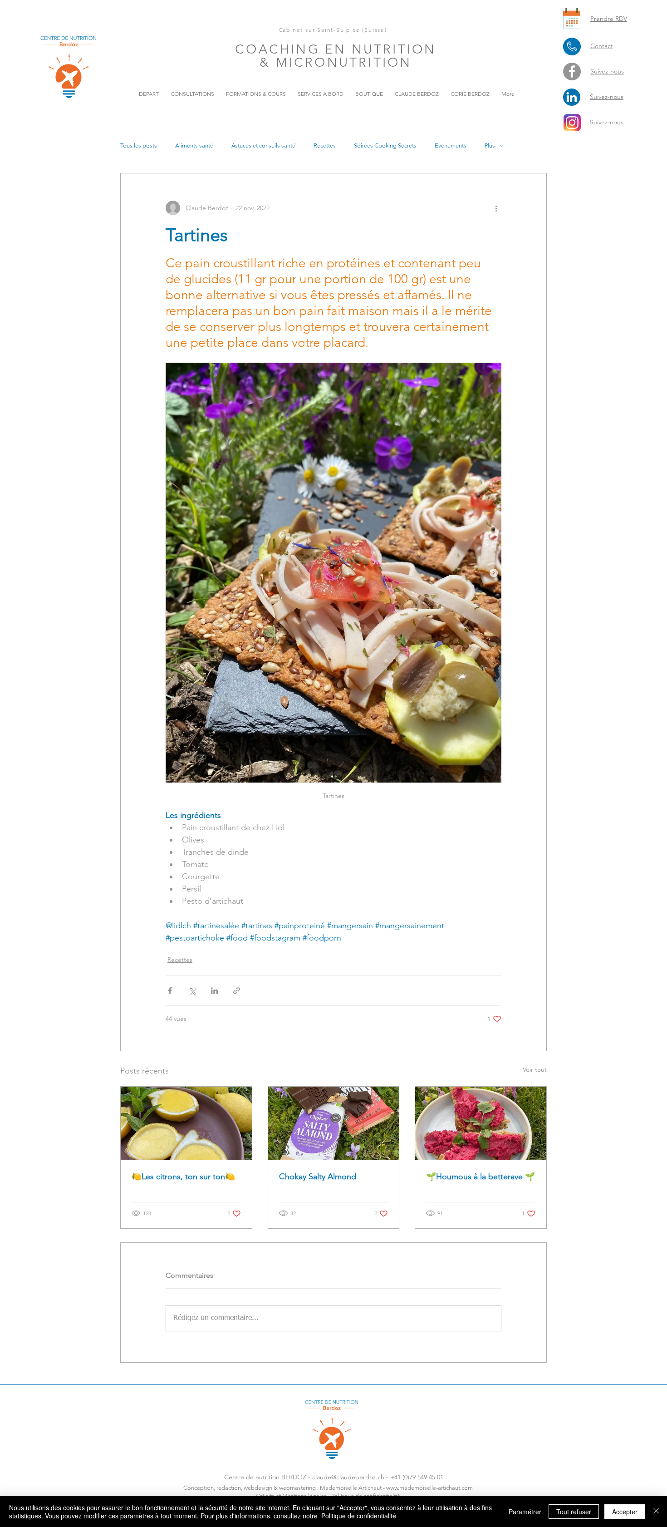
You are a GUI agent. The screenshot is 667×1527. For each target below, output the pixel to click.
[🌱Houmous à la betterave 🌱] (480, 1123)
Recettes (325, 145)
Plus (490, 145)
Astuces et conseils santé (263, 145)
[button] (256, 94)
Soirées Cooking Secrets (385, 145)
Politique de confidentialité (358, 1515)
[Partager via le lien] (236, 990)
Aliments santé (194, 145)
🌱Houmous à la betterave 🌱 (480, 1177)
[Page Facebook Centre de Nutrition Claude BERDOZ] (572, 71)
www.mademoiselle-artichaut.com (429, 1487)
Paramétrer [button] (525, 1511)
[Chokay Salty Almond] (333, 1123)
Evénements (450, 145)
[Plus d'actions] (495, 207)
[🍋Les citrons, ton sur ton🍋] (186, 1123)
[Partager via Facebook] (170, 990)
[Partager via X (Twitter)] (192, 990)
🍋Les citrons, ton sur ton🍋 (183, 1177)
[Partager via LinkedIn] (214, 990)
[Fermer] (656, 1511)
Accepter (625, 1511)
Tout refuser (573, 1511)
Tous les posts (138, 145)
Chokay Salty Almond (317, 1177)
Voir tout (535, 1069)
